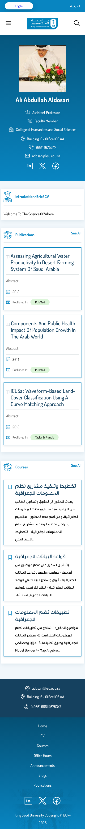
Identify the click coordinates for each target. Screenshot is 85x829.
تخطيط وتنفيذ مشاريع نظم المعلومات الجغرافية (45, 489)
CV (42, 735)
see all (76, 233)
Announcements (42, 765)
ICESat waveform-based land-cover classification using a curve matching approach (43, 397)
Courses (42, 745)
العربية (75, 6)
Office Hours (42, 755)
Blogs (42, 775)
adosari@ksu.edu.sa (46, 155)
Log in (19, 6)
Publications (42, 785)
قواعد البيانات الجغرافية (40, 556)
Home (42, 726)
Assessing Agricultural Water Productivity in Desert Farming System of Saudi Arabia (42, 262)
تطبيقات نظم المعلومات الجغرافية (42, 615)
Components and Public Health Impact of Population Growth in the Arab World (43, 330)
